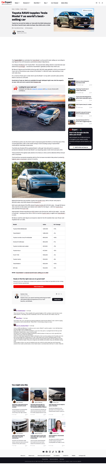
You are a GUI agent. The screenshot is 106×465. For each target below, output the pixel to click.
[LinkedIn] (59, 452)
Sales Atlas (64, 3)
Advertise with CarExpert (44, 455)
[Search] (99, 2)
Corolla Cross (41, 200)
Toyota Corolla (39, 205)
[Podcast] (62, 452)
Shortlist (36, 3)
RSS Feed (62, 459)
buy (46, 89)
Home (13, 9)
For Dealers (57, 455)
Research (26, 3)
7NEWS (73, 455)
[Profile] (102, 2)
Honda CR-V (37, 202)
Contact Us (65, 455)
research (34, 89)
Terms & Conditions (54, 459)
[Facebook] (47, 452)
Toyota (21, 9)
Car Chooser (54, 3)
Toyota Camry (46, 213)
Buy (45, 3)
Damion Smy (20, 31)
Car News (17, 9)
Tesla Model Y (36, 60)
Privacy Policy (45, 459)
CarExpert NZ (82, 455)
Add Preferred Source (81, 147)
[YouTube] (43, 452)
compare (40, 89)
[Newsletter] (96, 2)
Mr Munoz (22, 65)
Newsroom (31, 455)
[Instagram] (50, 452)
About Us (23, 455)
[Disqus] (38, 326)
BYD (33, 211)
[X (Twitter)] (56, 452)
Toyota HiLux (59, 207)
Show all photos (88, 10)
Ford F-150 (25, 208)
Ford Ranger (21, 66)
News (16, 3)
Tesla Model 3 (61, 213)
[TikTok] (53, 452)
